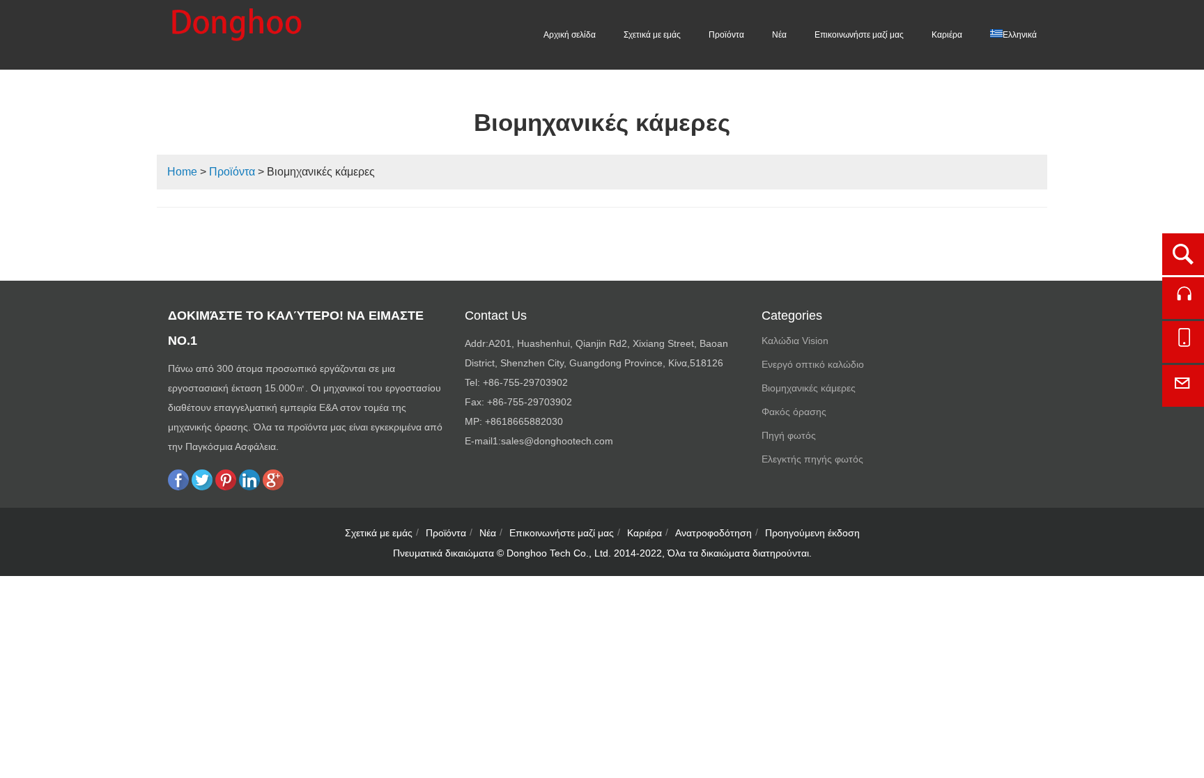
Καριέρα (947, 35)
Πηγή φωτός (789, 435)
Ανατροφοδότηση (713, 532)
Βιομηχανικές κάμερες (809, 388)
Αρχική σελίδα (569, 35)
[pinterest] (225, 486)
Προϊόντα (726, 35)
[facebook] (178, 486)
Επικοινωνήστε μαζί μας (859, 35)
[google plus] (273, 486)
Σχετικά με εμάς (652, 35)
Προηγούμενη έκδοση (812, 532)
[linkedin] (249, 486)
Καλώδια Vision (795, 340)
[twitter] (202, 486)
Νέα (779, 35)
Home (182, 172)
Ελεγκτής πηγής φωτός (812, 459)
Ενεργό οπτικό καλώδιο (813, 364)
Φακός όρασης (794, 411)
